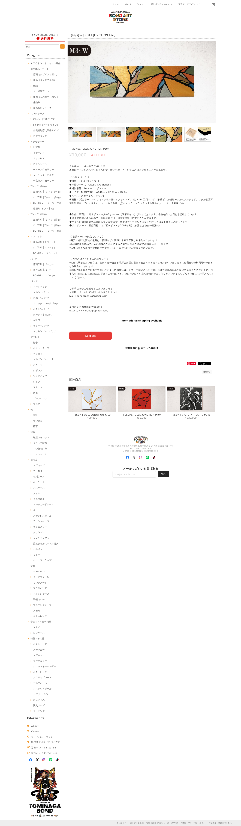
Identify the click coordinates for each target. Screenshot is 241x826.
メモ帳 (36, 610)
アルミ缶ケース (41, 593)
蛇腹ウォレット (41, 437)
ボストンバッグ (41, 309)
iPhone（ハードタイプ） (46, 124)
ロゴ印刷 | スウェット (44, 247)
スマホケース (37, 113)
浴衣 (35, 392)
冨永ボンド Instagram (162, 4)
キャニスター (40, 526)
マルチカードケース (43, 504)
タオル (36, 493)
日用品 (34, 459)
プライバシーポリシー (43, 736)
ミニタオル (39, 498)
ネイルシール (40, 163)
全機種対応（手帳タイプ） (47, 130)
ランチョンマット (42, 537)
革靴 (35, 415)
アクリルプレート (42, 677)
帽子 (35, 342)
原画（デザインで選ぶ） (45, 74)
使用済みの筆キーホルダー (47, 96)
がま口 (36, 320)
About (128, 4)
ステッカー (39, 649)
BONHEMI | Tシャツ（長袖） (48, 230)
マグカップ (39, 465)
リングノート (40, 582)
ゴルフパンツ (40, 398)
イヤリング (39, 152)
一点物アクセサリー (43, 180)
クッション (39, 532)
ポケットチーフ (41, 348)
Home (116, 4)
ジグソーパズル (41, 694)
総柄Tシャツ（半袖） (44, 208)
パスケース (39, 487)
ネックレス (39, 158)
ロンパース (39, 632)
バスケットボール (42, 688)
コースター (39, 471)
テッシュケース (41, 521)
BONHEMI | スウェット (45, 253)
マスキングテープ (42, 604)
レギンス (37, 370)
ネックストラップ (42, 560)
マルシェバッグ (41, 292)
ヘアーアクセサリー (43, 169)
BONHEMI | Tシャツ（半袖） (48, 202)
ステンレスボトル (42, 515)
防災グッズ (39, 705)
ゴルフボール (40, 683)
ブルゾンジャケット (43, 359)
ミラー (36, 554)
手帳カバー (39, 599)
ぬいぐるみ (39, 699)
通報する (207, 372)
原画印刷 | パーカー (43, 264)
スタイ (36, 627)
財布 (33, 431)
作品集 (36, 102)
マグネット (39, 655)
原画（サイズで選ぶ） (44, 80)
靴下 (35, 426)
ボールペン (39, 571)
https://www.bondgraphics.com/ (89, 310)
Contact (141, 4)
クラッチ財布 (40, 443)
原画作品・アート (40, 68)
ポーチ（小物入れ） (43, 314)
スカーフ (37, 364)
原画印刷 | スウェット (44, 242)
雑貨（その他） (39, 638)
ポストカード (40, 644)
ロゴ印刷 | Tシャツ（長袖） (47, 225)
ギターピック (40, 672)
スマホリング (40, 135)
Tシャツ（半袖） (39, 186)
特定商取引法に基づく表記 (45, 742)
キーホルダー (40, 660)
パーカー (35, 258)
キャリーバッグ (41, 325)
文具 (33, 565)
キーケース (39, 482)
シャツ (36, 381)
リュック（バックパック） (47, 303)
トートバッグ (40, 286)
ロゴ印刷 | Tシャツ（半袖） (47, 197)
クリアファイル (41, 577)
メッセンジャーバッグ (44, 331)
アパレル (35, 336)
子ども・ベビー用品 (41, 621)
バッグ (34, 281)
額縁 (35, 85)
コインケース (40, 454)
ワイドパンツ (40, 375)
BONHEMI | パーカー (44, 275)
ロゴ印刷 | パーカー (43, 270)
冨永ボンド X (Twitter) (189, 4)
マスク (36, 403)
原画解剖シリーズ (42, 108)
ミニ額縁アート (41, 91)
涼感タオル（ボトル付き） (47, 543)
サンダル (37, 420)
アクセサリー (37, 141)
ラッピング (39, 711)
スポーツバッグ (41, 297)
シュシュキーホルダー (44, 174)
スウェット (36, 236)
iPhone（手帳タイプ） (45, 119)
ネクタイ (37, 353)
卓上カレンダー (41, 616)
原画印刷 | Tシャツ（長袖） (47, 219)
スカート (37, 387)
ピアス (36, 147)
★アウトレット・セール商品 (46, 63)
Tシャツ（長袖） (39, 214)
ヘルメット (39, 549)
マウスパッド (40, 588)
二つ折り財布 (40, 448)
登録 (163, 474)
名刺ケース (39, 476)
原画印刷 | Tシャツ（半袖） (47, 191)
